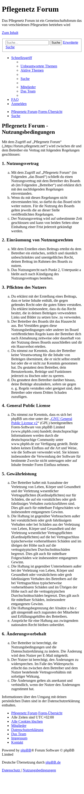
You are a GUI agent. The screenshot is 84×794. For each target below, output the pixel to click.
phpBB (26, 750)
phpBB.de (53, 762)
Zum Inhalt (10, 33)
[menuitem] (39, 66)
